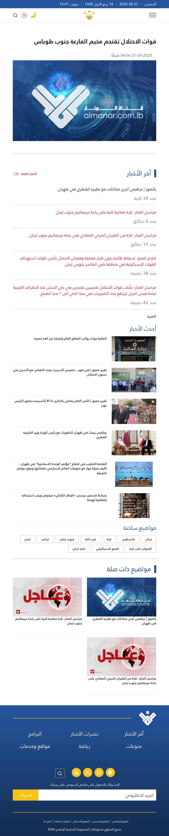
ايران (28, 539)
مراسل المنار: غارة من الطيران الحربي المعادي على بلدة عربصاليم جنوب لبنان (92, 235)
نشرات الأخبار (84, 734)
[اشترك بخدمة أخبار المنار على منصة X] (88, 773)
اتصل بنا (48, 821)
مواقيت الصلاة (62, 821)
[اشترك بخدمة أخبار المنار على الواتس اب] (99, 773)
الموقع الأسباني (81, 821)
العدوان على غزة (141, 549)
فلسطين (128, 539)
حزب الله (90, 539)
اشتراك (25, 795)
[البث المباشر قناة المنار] (76, 773)
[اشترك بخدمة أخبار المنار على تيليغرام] (110, 773)
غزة (109, 539)
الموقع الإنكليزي (120, 821)
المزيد (151, 316)
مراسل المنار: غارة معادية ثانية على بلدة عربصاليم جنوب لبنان (106, 212)
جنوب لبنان (67, 539)
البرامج (35, 734)
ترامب (45, 539)
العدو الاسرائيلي (107, 549)
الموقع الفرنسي (100, 821)
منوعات (134, 746)
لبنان (149, 539)
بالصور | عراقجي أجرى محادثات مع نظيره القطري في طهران (107, 189)
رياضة (84, 746)
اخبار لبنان (79, 549)
